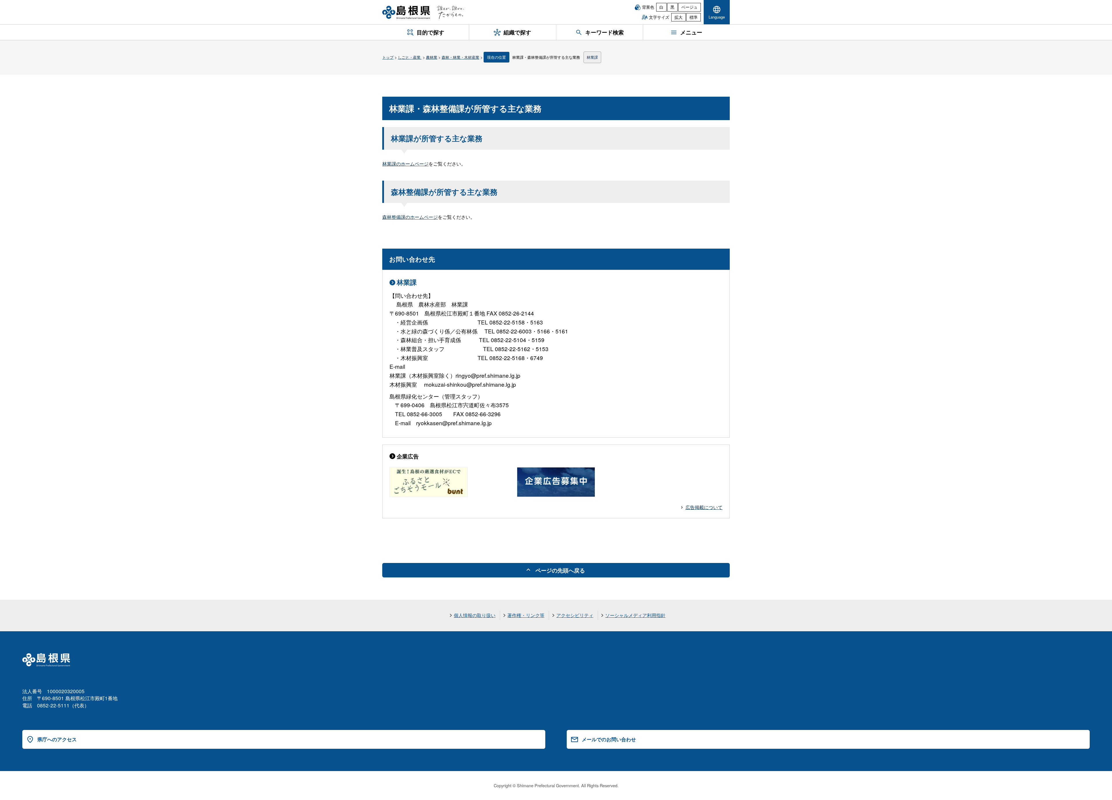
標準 (693, 17)
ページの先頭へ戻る (560, 570)
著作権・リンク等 (525, 615)
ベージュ (689, 7)
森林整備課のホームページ (410, 217)
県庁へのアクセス (57, 739)
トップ (388, 57)
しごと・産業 (410, 57)
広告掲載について (704, 507)
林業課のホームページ (405, 163)
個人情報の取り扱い (474, 615)
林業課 (592, 57)
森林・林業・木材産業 (460, 57)
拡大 (678, 17)
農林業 (431, 57)
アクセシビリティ (574, 615)
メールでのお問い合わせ (609, 739)
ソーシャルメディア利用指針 (635, 615)
